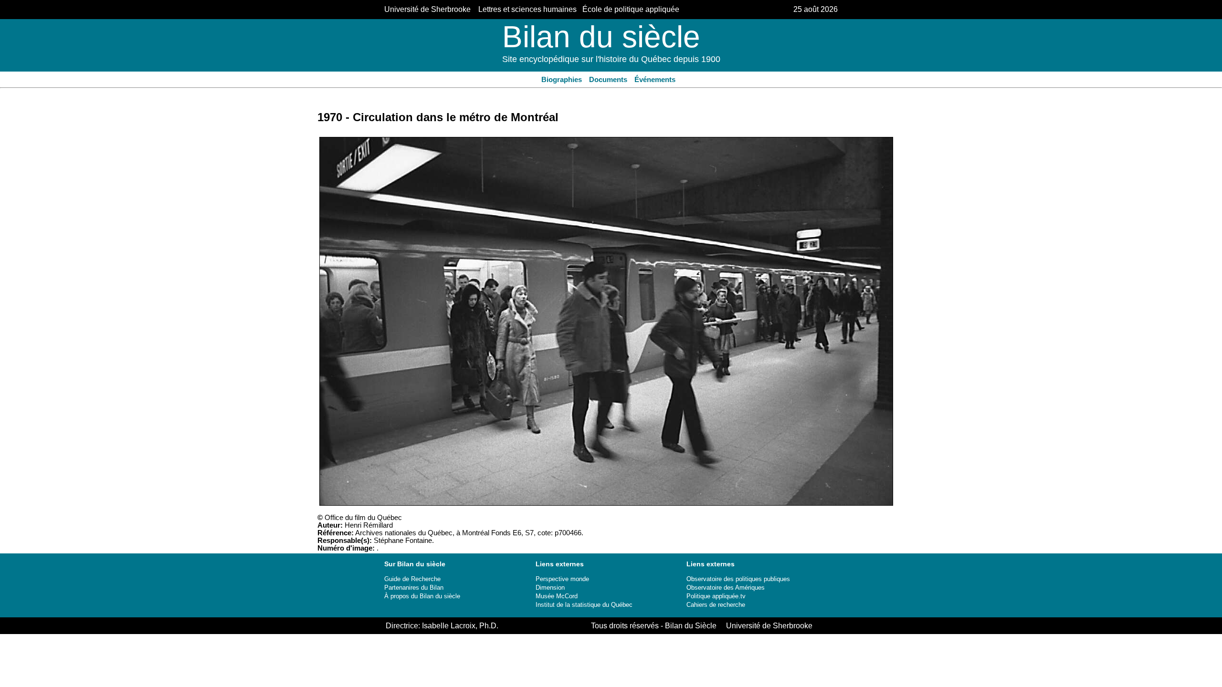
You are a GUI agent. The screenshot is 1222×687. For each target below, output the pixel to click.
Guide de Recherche (412, 579)
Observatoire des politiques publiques (738, 579)
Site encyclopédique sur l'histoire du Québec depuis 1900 (611, 59)
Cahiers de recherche (715, 604)
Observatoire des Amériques (725, 587)
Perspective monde (562, 579)
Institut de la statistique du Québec (584, 604)
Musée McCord (557, 596)
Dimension (550, 587)
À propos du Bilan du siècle (422, 596)
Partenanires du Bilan (413, 587)
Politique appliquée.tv (716, 596)
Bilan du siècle (601, 37)
